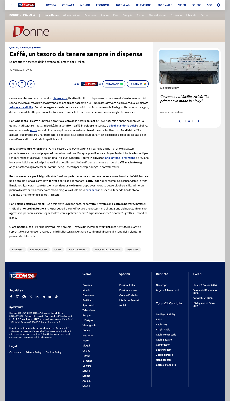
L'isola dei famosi (129, 300)
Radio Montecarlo (166, 334)
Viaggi (86, 345)
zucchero (92, 190)
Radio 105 (161, 324)
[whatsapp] (24, 297)
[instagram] (17, 297)
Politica (86, 300)
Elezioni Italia (127, 285)
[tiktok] (56, 297)
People (86, 315)
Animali (86, 380)
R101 (159, 319)
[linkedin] (37, 297)
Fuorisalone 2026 (203, 298)
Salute (86, 370)
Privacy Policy (34, 352)
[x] (30, 297)
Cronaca (87, 285)
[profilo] (218, 5)
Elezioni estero (128, 290)
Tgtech (86, 355)
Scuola (86, 375)
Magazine (87, 335)
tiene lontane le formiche (119, 157)
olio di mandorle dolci (122, 125)
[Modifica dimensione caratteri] (30, 83)
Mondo (86, 290)
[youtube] (50, 297)
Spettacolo (88, 305)
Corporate (15, 352)
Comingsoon (163, 344)
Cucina (86, 350)
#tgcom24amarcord (167, 290)
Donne (86, 330)
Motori (86, 340)
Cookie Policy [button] (53, 352)
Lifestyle (87, 320)
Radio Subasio (164, 339)
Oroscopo (161, 285)
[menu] (11, 5)
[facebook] (11, 297)
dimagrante (60, 98)
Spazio (86, 385)
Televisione (88, 310)
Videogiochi (89, 325)
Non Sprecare (164, 359)
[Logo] (26, 5)
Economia (88, 295)
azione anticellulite (21, 107)
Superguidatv (163, 349)
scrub (33, 130)
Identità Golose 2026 (205, 285)
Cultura (86, 365)
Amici (122, 305)
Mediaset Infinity (165, 314)
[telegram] (43, 297)
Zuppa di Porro (164, 354)
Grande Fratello (128, 295)
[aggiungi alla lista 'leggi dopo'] (22, 83)
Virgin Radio (163, 329)
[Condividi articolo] (13, 83)
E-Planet (87, 360)
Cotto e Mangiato (166, 364)
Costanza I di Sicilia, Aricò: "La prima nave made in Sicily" (184, 98)
